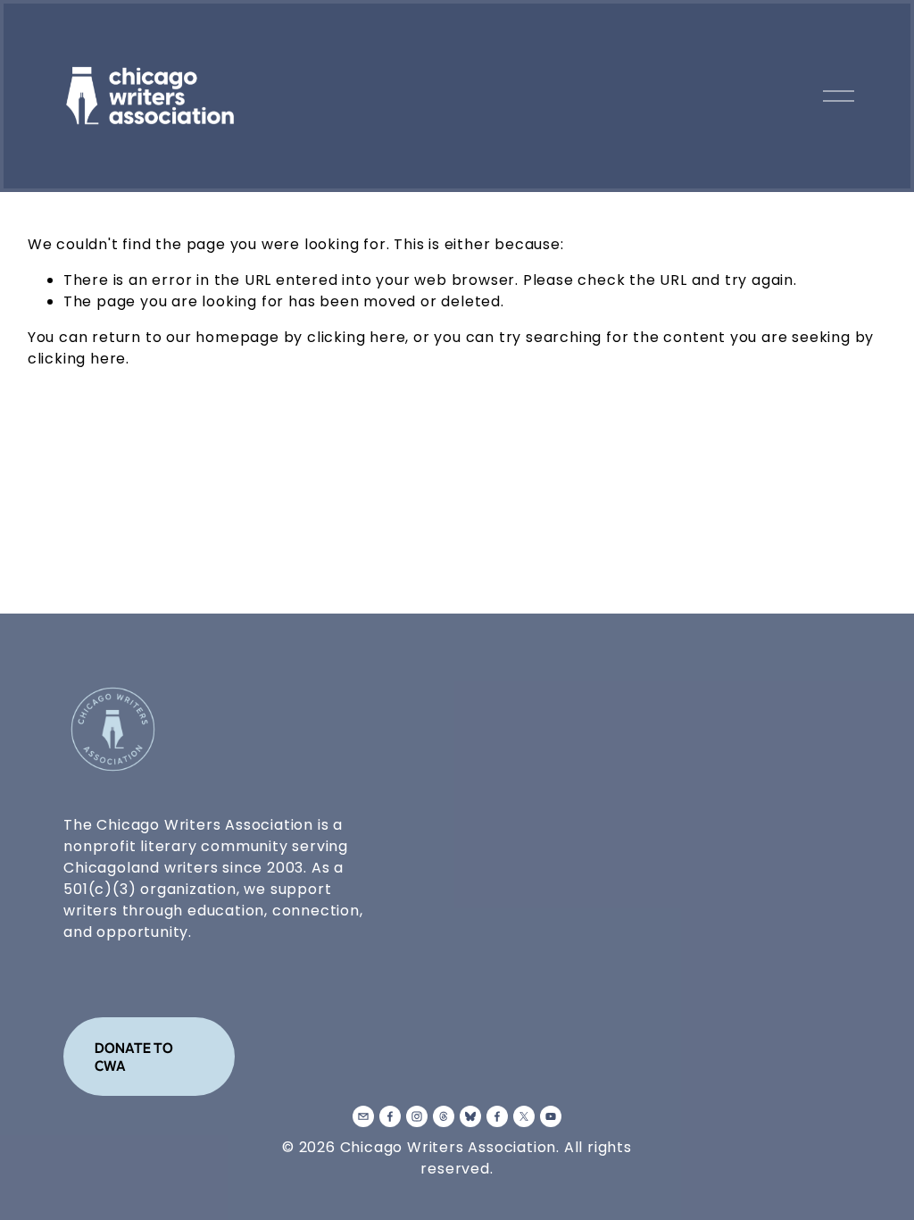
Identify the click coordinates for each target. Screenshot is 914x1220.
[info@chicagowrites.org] (363, 1116)
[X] (524, 1116)
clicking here (356, 337)
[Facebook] (390, 1116)
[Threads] (443, 1116)
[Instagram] (417, 1116)
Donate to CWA (134, 1056)
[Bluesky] (470, 1116)
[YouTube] (550, 1116)
